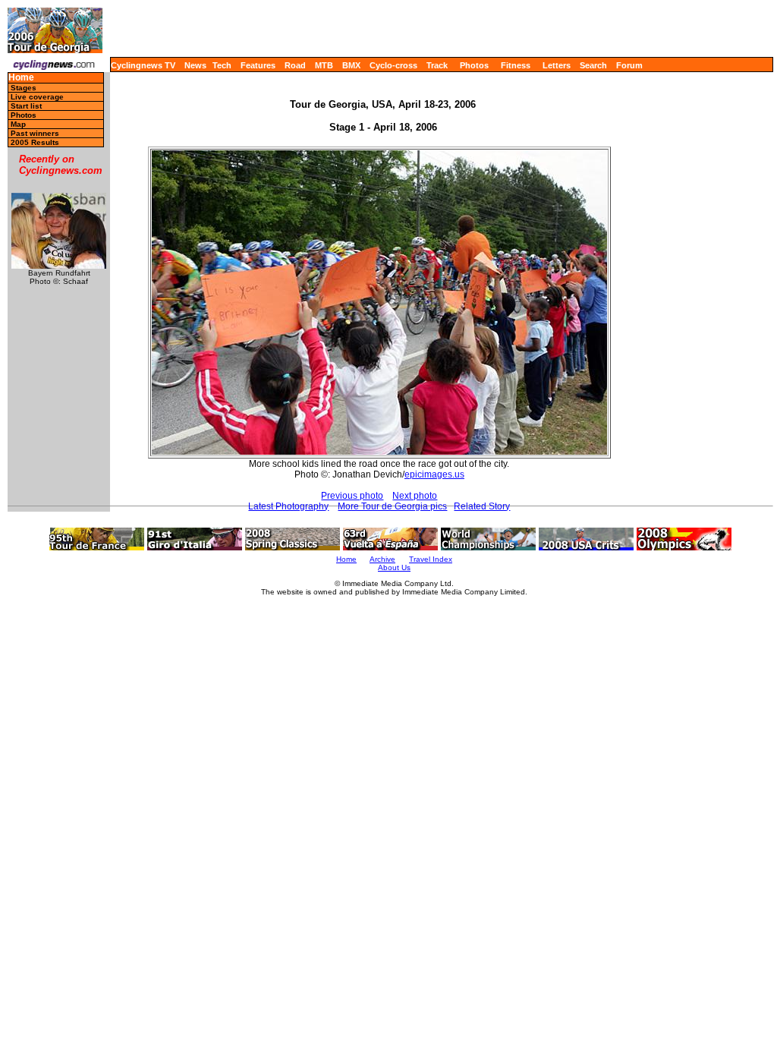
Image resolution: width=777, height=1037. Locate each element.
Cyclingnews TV (143, 65)
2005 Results (35, 142)
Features (258, 65)
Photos (474, 65)
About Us (394, 567)
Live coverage (37, 97)
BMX (351, 65)
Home (21, 78)
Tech (221, 65)
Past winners (35, 133)
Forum (629, 65)
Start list (26, 106)
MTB (324, 65)
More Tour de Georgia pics (392, 506)
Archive (382, 559)
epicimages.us (434, 474)
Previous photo (352, 495)
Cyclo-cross (393, 65)
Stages (23, 88)
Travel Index (430, 559)
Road (295, 65)
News (195, 65)
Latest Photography (288, 506)
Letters (557, 65)
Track (437, 65)
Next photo (414, 495)
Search (593, 65)
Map (18, 124)
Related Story (482, 506)
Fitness (515, 65)
